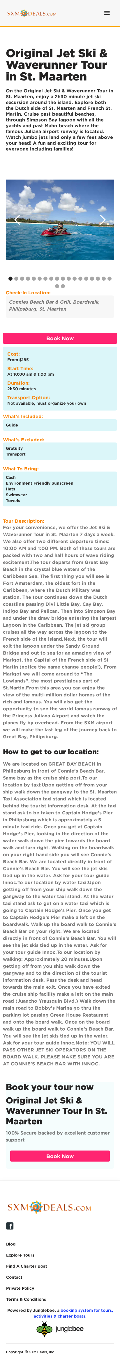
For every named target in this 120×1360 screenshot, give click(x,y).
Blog (10, 1244)
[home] (30, 13)
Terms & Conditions (26, 1299)
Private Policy (20, 1288)
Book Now (60, 338)
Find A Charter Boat (26, 1266)
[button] (107, 13)
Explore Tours (20, 1255)
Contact (14, 1277)
